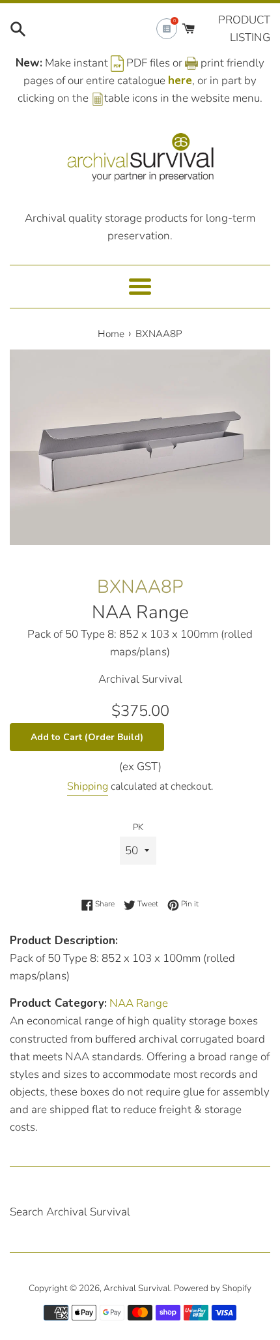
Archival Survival (137, 1288)
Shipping (87, 786)
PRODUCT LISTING (244, 28)
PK (138, 827)
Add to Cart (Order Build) (87, 737)
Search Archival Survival (70, 1211)
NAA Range (140, 612)
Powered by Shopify (212, 1288)
